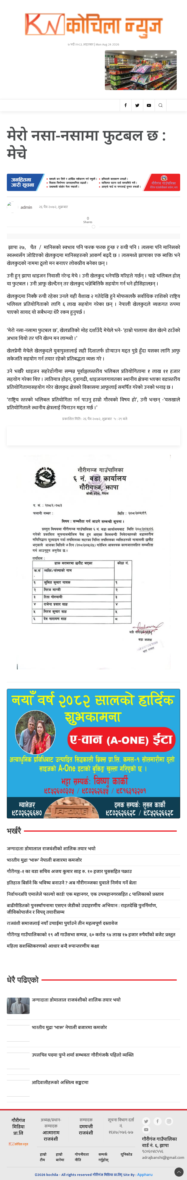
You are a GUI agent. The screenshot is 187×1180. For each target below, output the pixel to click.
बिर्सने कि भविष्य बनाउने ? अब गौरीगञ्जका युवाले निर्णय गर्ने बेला (72, 883)
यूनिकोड (126, 1154)
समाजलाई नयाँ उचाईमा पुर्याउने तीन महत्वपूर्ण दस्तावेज (62, 923)
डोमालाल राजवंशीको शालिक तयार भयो (51, 848)
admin (26, 207)
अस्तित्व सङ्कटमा (60, 1082)
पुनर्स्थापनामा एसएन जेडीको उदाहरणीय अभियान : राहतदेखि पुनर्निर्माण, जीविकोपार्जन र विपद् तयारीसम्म (82, 908)
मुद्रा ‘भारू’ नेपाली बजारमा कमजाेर (44, 860)
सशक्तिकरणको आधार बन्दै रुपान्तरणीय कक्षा (53, 946)
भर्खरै (14, 830)
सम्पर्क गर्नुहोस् (103, 1157)
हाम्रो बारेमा (60, 1157)
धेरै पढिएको (23, 979)
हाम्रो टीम (43, 1157)
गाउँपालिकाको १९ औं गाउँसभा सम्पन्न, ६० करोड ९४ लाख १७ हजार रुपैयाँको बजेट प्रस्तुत (91, 934)
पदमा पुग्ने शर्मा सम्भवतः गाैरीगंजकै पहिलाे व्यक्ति (83, 1055)
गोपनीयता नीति (82, 1157)
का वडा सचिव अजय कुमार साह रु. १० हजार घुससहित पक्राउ (69, 871)
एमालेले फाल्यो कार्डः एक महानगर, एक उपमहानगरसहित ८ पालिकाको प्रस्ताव (85, 894)
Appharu (145, 1174)
